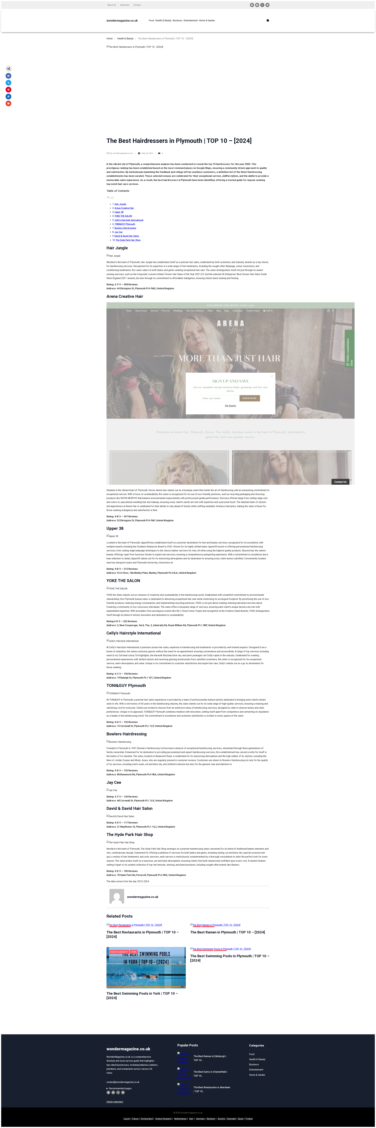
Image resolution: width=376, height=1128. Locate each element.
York (133, 952)
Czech (126, 1118)
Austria (221, 1118)
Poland (249, 1118)
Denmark (231, 1118)
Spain (241, 1118)
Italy (191, 1118)
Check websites (114, 1101)
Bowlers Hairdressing (125, 228)
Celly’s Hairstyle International (129, 220)
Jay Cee (118, 232)
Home (109, 38)
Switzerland (147, 1118)
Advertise (124, 5)
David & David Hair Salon (127, 236)
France (135, 1118)
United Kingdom (163, 1118)
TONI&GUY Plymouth (125, 224)
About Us (112, 5)
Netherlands (180, 1118)
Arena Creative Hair (124, 208)
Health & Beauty (125, 38)
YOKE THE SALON (123, 216)
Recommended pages (120, 1088)
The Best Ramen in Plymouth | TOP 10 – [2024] (227, 932)
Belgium (211, 1118)
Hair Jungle (120, 204)
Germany (200, 1118)
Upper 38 (119, 212)
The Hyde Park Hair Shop (128, 240)
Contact (137, 5)
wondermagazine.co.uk (122, 20)
